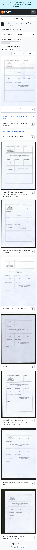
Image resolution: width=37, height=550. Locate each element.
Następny (23, 547)
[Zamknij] (35, 2)
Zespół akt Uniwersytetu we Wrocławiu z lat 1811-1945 (18, 117)
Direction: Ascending (8, 49)
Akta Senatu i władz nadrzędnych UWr (14, 132)
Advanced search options (12, 34)
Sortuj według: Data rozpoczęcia (11, 46)
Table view (15, 43)
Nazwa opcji (18, 18)
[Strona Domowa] (7, 12)
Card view (6, 43)
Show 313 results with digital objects (24, 53)
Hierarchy (18, 39)
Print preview (7, 39)
